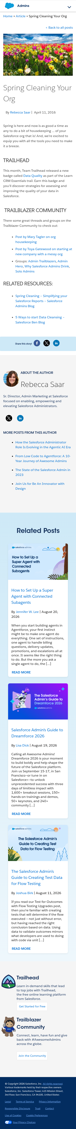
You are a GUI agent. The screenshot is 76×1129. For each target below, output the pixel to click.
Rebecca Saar (42, 384)
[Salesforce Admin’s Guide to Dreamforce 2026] (38, 701)
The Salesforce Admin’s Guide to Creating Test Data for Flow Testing (36, 877)
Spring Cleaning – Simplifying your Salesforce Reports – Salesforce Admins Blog (41, 301)
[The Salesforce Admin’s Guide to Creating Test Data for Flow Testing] (38, 843)
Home (8, 16)
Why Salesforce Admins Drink (47, 266)
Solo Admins (24, 271)
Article (21, 16)
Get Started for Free (32, 1006)
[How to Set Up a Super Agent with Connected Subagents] (38, 561)
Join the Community (32, 1056)
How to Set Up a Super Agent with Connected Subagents (32, 596)
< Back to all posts (59, 27)
